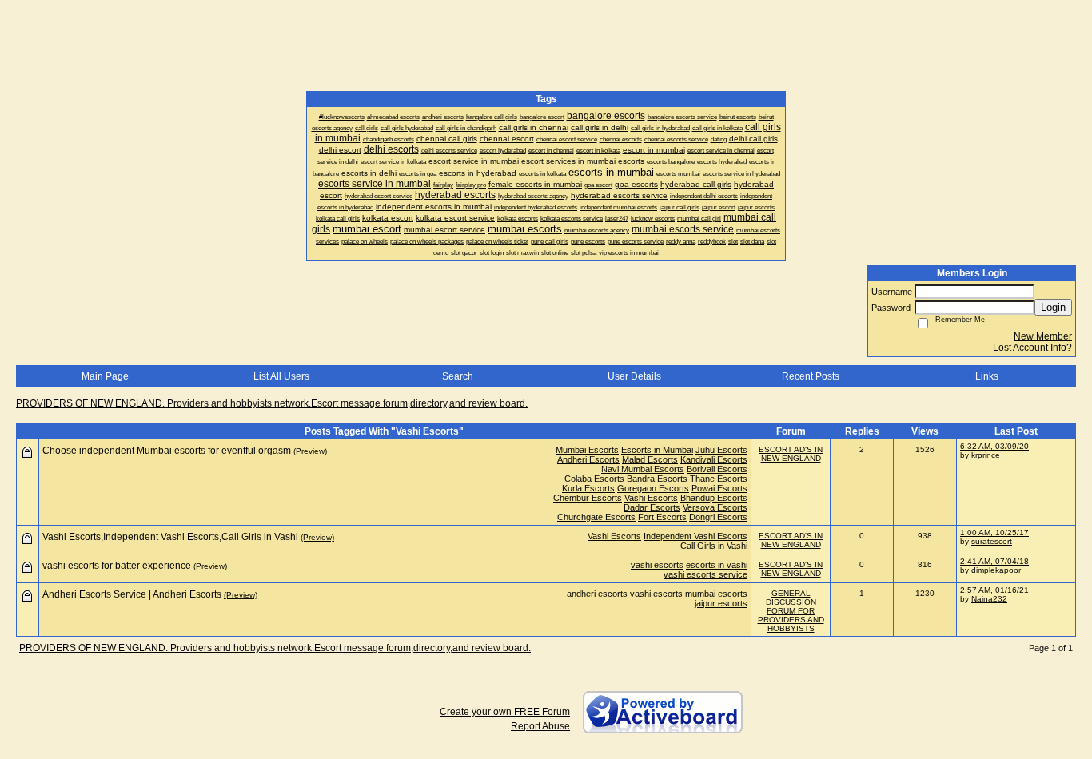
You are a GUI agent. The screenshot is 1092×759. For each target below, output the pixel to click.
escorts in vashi (716, 565)
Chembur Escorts (587, 498)
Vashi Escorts (651, 498)
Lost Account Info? (1032, 347)
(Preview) (310, 451)
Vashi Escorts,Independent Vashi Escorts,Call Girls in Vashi (170, 536)
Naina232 (989, 598)
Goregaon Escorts (653, 488)
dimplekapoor (996, 570)
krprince (985, 455)
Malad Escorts (650, 459)
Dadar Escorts (652, 507)
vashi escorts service (705, 574)
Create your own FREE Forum (505, 711)
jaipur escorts (721, 603)
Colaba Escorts (594, 478)
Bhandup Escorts (713, 498)
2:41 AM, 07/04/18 (994, 561)
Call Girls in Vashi (713, 545)
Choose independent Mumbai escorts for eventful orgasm (166, 450)
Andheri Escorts (588, 459)
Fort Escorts (662, 517)
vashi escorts (657, 565)
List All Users (281, 376)
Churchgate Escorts (596, 517)
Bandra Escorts (657, 478)
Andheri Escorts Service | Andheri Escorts (131, 594)
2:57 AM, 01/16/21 (994, 590)
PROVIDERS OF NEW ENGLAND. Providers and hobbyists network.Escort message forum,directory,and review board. (272, 403)
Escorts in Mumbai (657, 450)
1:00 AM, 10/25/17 (994, 532)
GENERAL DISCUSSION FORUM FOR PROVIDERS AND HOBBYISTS (791, 611)
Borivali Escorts (717, 469)
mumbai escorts (716, 593)
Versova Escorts (715, 507)
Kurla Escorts (588, 488)
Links (986, 376)
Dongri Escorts (718, 517)
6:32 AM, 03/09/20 (994, 446)
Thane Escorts (718, 478)
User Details (634, 376)
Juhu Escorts (721, 450)
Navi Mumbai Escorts (642, 469)
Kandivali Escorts (713, 459)
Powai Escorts (719, 488)
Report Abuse (540, 726)
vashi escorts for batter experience (116, 565)
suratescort (991, 541)
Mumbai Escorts (587, 450)
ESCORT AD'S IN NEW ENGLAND (791, 454)
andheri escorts (597, 593)
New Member (1043, 336)
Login (1053, 307)
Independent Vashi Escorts (695, 536)
